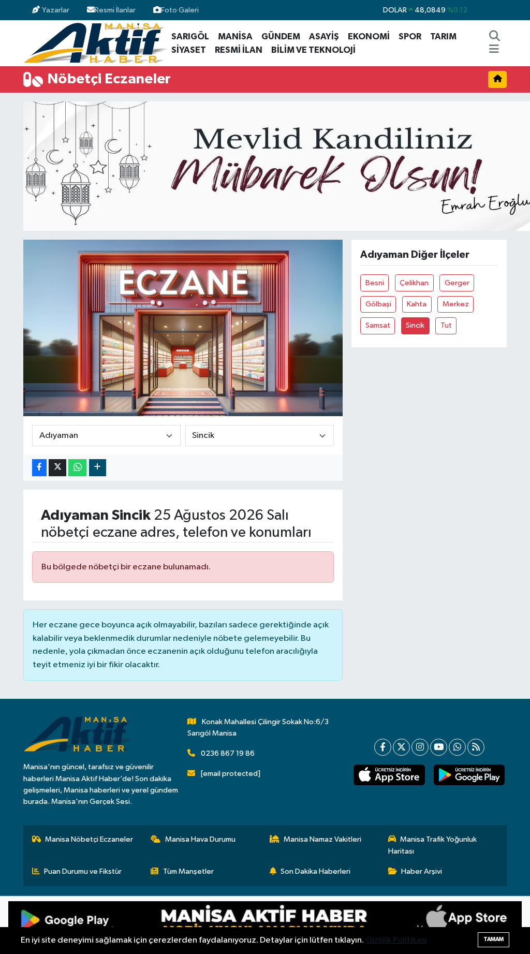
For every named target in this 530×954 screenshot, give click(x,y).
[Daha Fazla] (97, 467)
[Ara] (495, 36)
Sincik (415, 325)
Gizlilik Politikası (396, 940)
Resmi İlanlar (115, 10)
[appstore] (389, 775)
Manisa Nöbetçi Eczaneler (89, 839)
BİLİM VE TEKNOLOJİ (313, 50)
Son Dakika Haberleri (315, 871)
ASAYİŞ (324, 36)
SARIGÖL (190, 36)
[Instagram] (420, 747)
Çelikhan (414, 283)
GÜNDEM (280, 36)
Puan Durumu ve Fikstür (83, 871)
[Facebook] (382, 747)
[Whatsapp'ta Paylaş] (77, 467)
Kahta (416, 304)
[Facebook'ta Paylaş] (39, 467)
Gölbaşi (378, 304)
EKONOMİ (369, 36)
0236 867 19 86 (228, 753)
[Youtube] (438, 747)
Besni (374, 283)
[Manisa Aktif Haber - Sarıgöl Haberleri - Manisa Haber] (95, 42)
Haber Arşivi (421, 871)
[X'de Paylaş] (57, 467)
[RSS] (475, 747)
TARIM (443, 36)
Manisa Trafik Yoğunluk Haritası (432, 845)
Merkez (456, 304)
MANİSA (235, 36)
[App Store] (393, 925)
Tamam (493, 939)
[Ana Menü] (494, 50)
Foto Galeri (180, 10)
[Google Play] (136, 925)
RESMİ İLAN (238, 50)
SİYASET (188, 50)
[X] (401, 747)
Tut (446, 325)
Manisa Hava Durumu (200, 839)
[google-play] (469, 775)
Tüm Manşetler (188, 871)
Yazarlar (55, 10)
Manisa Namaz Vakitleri (322, 839)
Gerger (457, 283)
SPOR (410, 36)
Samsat (377, 325)
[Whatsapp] (457, 747)
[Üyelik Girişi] (502, 10)
